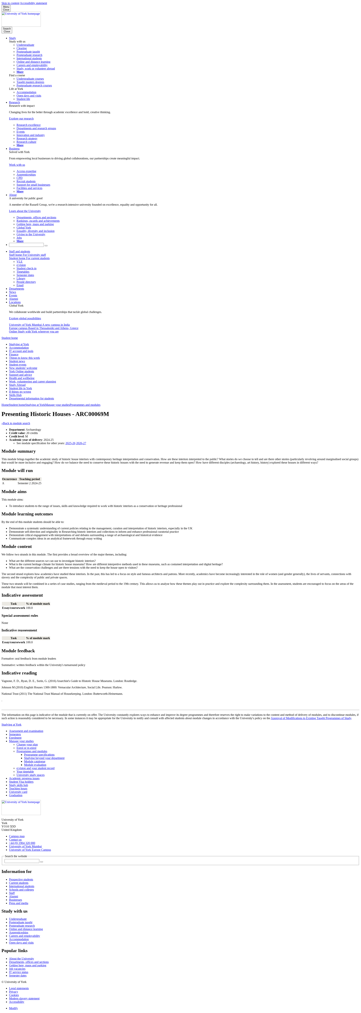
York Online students (21, 371)
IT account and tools (21, 351)
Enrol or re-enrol (26, 747)
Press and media (18, 903)
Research (14, 102)
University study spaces (31, 775)
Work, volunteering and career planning (32, 381)
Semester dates (18, 975)
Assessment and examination (26, 731)
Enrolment (15, 737)
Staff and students (19, 251)
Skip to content (10, 3)
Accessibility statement (33, 3)
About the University (21, 958)
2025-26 (70, 443)
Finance (13, 354)
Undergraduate (18, 919)
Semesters (15, 734)
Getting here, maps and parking (27, 965)
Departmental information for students (31, 398)
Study (12, 38)
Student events (17, 364)
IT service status (18, 972)
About (13, 194)
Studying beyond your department (44, 758)
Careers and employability (24, 935)
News (12, 292)
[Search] (46, 245)
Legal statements (19, 988)
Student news (17, 361)
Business (14, 148)
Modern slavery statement (24, 998)
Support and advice (20, 374)
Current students (18, 882)
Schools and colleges (21, 889)
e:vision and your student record (36, 768)
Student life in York (20, 388)
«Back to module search (16, 423)
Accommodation (19, 347)
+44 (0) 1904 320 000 (22, 843)
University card (18, 791)
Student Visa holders (21, 781)
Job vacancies (17, 968)
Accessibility (16, 1001)
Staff (12, 893)
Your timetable (25, 771)
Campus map (17, 836)
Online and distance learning (26, 929)
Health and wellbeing (21, 378)
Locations (15, 302)
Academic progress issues (24, 778)
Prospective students (21, 879)
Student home (10, 337)
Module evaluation (35, 764)
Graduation (15, 795)
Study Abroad (17, 384)
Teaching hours (18, 788)
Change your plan (27, 744)
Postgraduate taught (20, 922)
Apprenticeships (18, 932)
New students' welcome (23, 368)
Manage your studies (57, 404)
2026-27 (81, 443)
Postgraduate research (22, 925)
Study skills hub (18, 785)
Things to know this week (24, 357)
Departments (16, 288)
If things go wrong (20, 391)
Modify (13, 1008)
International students (21, 886)
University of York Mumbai (25, 846)
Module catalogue (34, 761)
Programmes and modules (85, 404)
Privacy (13, 991)
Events (13, 295)
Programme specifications (39, 754)
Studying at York (19, 344)
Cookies (14, 995)
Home (5, 404)
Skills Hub (15, 395)
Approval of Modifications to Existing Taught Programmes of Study (311, 718)
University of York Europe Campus (30, 849)
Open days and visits (21, 942)
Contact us (15, 839)
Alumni (13, 298)
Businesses (15, 899)
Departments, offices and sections (29, 962)
